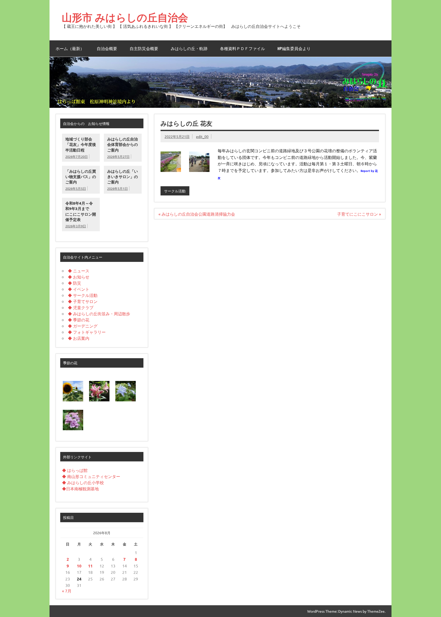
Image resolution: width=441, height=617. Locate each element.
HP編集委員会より (294, 48)
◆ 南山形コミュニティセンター (91, 476)
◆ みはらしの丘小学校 (83, 482)
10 (79, 565)
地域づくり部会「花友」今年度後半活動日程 (80, 144)
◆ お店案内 (78, 338)
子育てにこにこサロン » (359, 213)
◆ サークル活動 (82, 295)
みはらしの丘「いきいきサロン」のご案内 (122, 177)
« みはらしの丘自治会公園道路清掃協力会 (196, 213)
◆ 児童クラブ (80, 307)
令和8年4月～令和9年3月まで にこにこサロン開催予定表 (80, 211)
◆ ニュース (78, 270)
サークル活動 (175, 191)
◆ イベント (78, 289)
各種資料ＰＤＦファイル (242, 48)
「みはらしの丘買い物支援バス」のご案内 (80, 177)
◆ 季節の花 (78, 319)
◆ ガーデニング (82, 325)
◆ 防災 (74, 282)
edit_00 (202, 136)
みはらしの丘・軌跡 (189, 48)
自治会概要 (107, 48)
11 (90, 565)
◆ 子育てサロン (82, 301)
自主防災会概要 (144, 48)
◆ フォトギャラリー (87, 331)
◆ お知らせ (78, 276)
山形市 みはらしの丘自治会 (125, 17)
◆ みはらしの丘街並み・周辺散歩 (99, 313)
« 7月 (66, 590)
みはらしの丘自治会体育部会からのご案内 (122, 144)
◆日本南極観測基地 (80, 488)
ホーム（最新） (70, 48)
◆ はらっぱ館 (75, 470)
